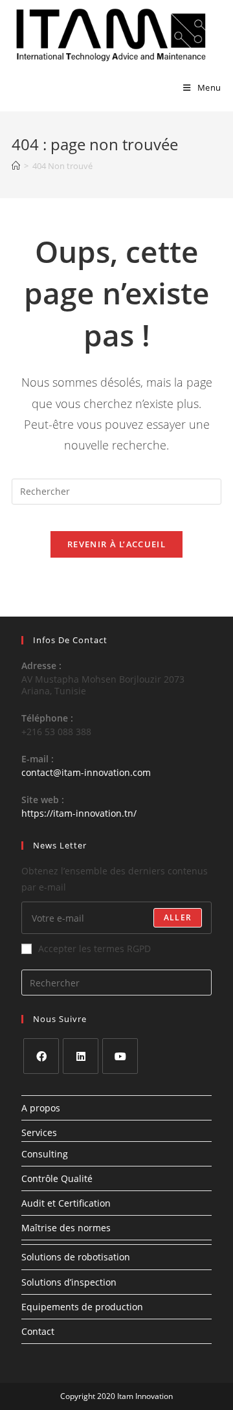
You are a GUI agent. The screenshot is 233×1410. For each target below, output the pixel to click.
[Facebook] (41, 1056)
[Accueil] (16, 166)
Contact (37, 1331)
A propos (40, 1108)
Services (39, 1132)
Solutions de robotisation (75, 1257)
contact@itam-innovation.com (86, 772)
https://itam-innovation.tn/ (79, 813)
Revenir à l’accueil (116, 544)
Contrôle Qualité (57, 1178)
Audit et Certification (66, 1203)
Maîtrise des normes (66, 1228)
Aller (178, 917)
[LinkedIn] (80, 1056)
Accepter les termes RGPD (94, 948)
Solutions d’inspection (68, 1282)
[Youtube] (120, 1056)
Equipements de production (82, 1307)
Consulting (44, 1154)
